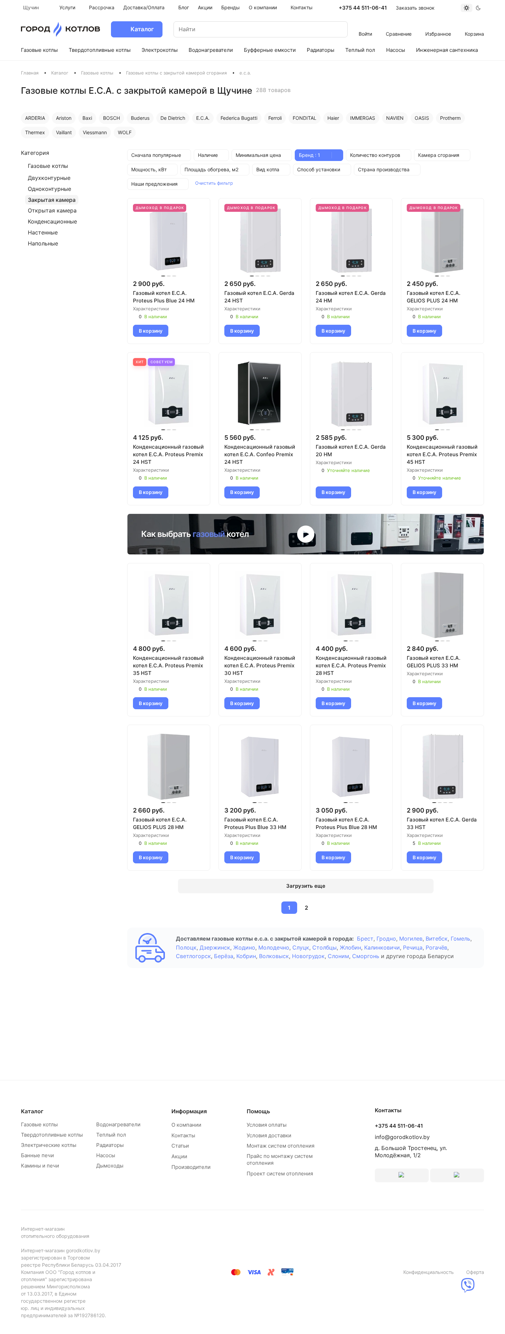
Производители (191, 1167)
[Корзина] (474, 24)
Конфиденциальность (428, 1272)
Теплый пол (111, 1134)
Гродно (386, 938)
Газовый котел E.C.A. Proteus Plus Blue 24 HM (163, 297)
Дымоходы (109, 1165)
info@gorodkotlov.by (402, 1137)
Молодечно (273, 947)
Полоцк (186, 947)
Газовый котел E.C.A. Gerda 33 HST (442, 823)
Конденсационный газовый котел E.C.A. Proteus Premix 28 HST (351, 665)
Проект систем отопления (280, 1173)
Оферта (475, 1272)
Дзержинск (215, 947)
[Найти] (336, 29)
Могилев (411, 938)
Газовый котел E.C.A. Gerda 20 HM (351, 451)
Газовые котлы (97, 73)
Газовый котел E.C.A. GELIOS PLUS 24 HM (433, 297)
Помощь (258, 1111)
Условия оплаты (267, 1125)
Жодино (244, 947)
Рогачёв (436, 947)
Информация (189, 1111)
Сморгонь (365, 956)
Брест (365, 938)
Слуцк (300, 947)
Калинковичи (382, 947)
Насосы (105, 1155)
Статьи (180, 1145)
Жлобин (350, 947)
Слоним (338, 956)
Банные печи (37, 1155)
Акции (179, 1156)
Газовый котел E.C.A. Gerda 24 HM (351, 297)
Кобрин (246, 956)
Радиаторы (110, 1145)
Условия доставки (269, 1135)
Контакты (183, 1135)
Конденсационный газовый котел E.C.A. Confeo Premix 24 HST (259, 454)
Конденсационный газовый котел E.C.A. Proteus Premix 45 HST (442, 454)
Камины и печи (40, 1165)
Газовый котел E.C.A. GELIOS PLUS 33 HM (433, 662)
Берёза (223, 956)
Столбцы (324, 947)
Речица (413, 947)
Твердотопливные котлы (52, 1134)
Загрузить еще (305, 886)
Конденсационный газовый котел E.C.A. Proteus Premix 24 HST (168, 454)
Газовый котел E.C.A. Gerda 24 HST (259, 297)
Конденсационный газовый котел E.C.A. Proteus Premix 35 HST (168, 665)
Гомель (460, 938)
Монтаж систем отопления (280, 1145)
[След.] (323, 907)
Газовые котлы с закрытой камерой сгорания (176, 73)
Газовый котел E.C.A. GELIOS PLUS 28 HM (160, 823)
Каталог (59, 73)
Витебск (437, 938)
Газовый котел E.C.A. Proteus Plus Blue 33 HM (255, 823)
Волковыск (274, 956)
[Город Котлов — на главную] (60, 29)
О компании (186, 1125)
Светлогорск (193, 956)
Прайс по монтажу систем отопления (280, 1159)
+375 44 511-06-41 (363, 8)
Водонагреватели (118, 1124)
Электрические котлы (48, 1145)
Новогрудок (308, 956)
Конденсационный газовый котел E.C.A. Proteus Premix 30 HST (259, 665)
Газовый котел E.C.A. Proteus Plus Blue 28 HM (346, 823)
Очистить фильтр (214, 183)
